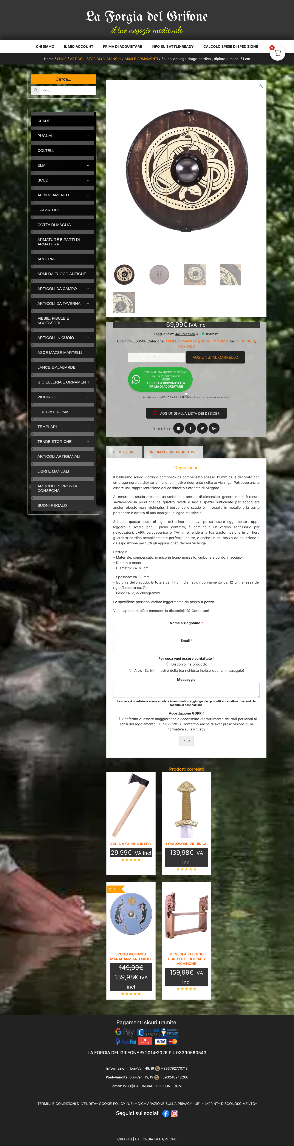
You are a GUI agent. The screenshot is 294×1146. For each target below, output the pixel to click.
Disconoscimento (238, 1103)
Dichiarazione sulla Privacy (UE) (169, 1103)
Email (186, 640)
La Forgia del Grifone (147, 17)
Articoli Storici (85, 59)
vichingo (186, 346)
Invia (186, 741)
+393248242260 (173, 1077)
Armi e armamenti (141, 59)
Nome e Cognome (186, 623)
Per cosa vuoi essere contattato (186, 658)
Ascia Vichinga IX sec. (131, 844)
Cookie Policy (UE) (116, 1103)
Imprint (211, 1103)
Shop (62, 59)
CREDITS (125, 1139)
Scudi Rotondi (214, 341)
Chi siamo (45, 46)
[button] (261, 86)
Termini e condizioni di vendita (66, 1103)
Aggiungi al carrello (215, 357)
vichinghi (246, 341)
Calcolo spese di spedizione (230, 46)
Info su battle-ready (173, 46)
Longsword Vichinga (186, 844)
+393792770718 (174, 1068)
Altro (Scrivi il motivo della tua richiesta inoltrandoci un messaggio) (189, 670)
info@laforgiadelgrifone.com (152, 1086)
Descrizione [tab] (124, 452)
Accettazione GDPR (186, 713)
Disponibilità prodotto (189, 664)
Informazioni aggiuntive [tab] (173, 452)
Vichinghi (112, 59)
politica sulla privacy (176, 397)
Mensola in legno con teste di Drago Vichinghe (186, 959)
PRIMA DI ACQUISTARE (122, 46)
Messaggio (186, 679)
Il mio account (78, 46)
